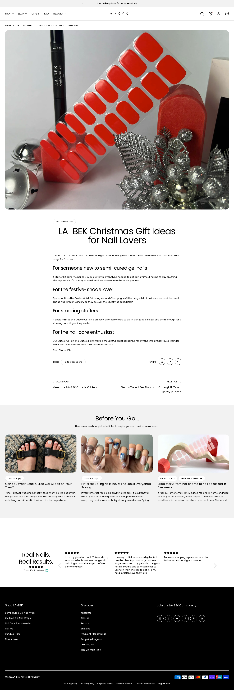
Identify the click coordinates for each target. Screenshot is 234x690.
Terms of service (124, 683)
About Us (86, 612)
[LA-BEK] (117, 13)
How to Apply (14, 478)
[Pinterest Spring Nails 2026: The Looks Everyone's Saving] (117, 453)
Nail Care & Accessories (18, 623)
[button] (82, 3)
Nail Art (9, 628)
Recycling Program (91, 639)
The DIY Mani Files (24, 25)
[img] (36, 567)
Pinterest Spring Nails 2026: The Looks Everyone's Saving (116, 485)
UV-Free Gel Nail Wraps (18, 618)
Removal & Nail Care (191, 478)
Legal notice (164, 683)
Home (8, 25)
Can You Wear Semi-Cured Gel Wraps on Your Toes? (38, 485)
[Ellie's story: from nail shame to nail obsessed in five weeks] (193, 453)
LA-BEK (16, 677)
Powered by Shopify (30, 677)
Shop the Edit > (129, 3)
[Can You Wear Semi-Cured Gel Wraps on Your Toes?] (41, 453)
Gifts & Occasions (73, 362)
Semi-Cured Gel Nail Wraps (20, 612)
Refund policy (87, 683)
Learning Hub (88, 644)
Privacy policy (70, 683)
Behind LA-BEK (167, 478)
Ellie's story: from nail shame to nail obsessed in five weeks (192, 485)
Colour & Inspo (91, 478)
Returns (85, 623)
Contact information (145, 683)
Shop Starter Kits (62, 350)
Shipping (85, 628)
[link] (162, 361)
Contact (85, 618)
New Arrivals (11, 639)
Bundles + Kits (12, 634)
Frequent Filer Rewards (93, 634)
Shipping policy (105, 683)
